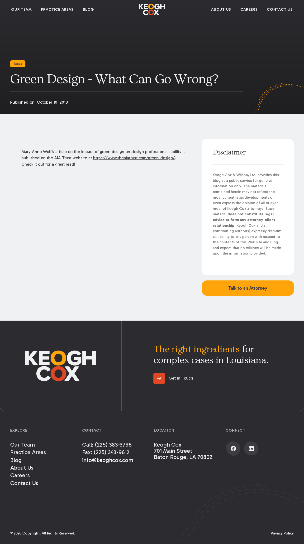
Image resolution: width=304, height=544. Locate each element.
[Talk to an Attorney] (248, 288)
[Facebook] (233, 448)
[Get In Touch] (173, 378)
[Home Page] (152, 9)
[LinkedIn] (251, 448)
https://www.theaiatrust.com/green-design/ (134, 157)
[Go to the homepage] (60, 366)
